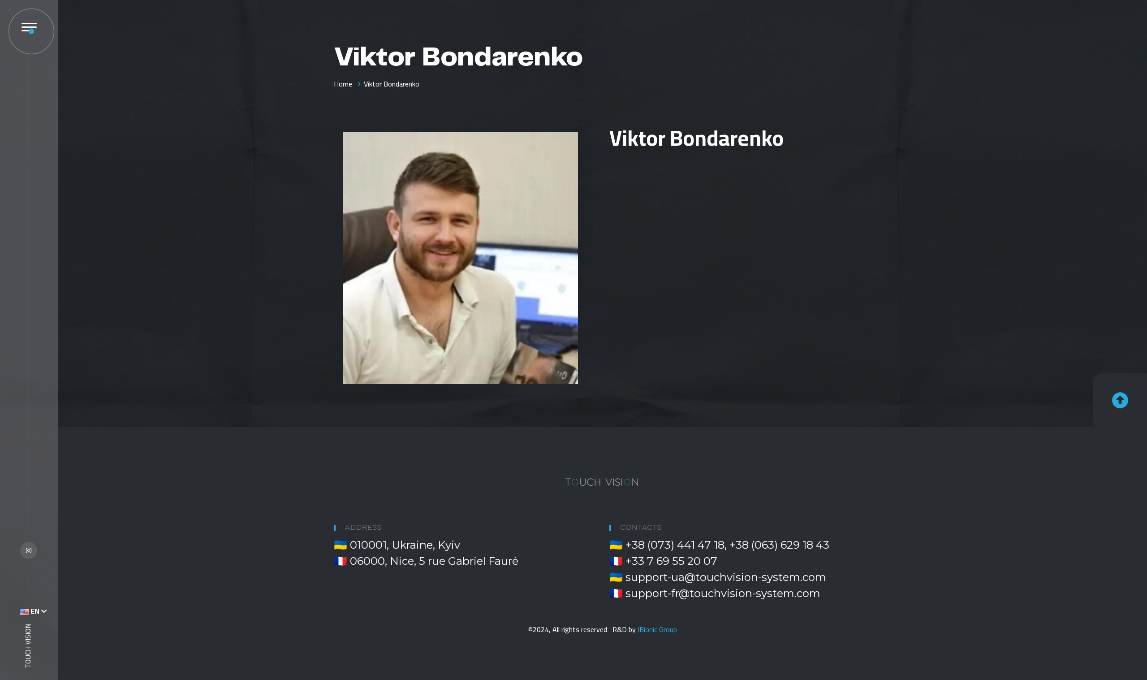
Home (343, 84)
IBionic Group (657, 629)
